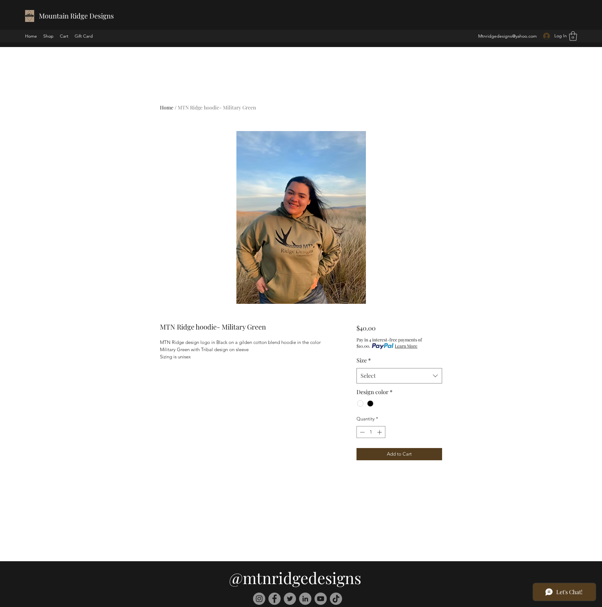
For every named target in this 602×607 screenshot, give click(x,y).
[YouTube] (320, 599)
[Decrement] (361, 432)
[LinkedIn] (305, 599)
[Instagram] (259, 599)
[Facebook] (274, 599)
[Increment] (380, 432)
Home (166, 107)
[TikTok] (336, 599)
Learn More (406, 346)
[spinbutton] (371, 432)
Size (363, 360)
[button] (573, 36)
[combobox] (399, 376)
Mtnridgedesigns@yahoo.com (507, 36)
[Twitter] (290, 599)
